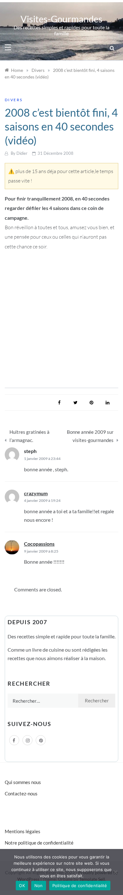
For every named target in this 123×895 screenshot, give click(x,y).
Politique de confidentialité (79, 885)
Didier (21, 153)
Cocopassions (39, 544)
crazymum (36, 493)
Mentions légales (22, 831)
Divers (13, 99)
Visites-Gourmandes (61, 18)
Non (38, 885)
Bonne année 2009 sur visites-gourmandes (90, 436)
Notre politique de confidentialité (39, 843)
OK (22, 885)
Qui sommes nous (23, 782)
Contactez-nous (21, 793)
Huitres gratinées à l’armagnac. (29, 436)
